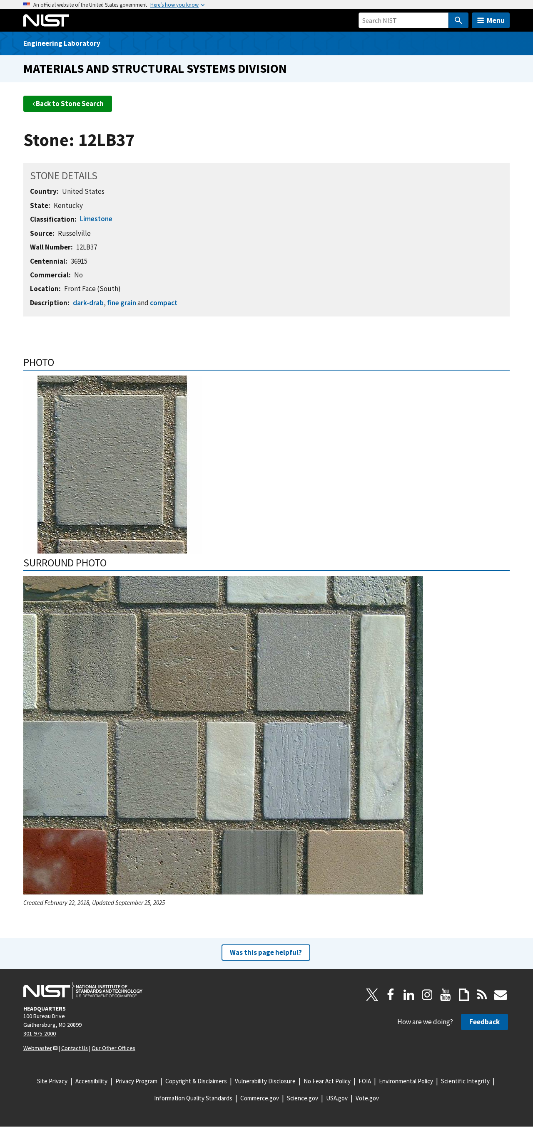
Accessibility (91, 1081)
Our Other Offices (113, 1048)
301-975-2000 (39, 1033)
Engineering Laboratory (61, 43)
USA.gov (337, 1098)
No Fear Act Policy (327, 1081)
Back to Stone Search (70, 103)
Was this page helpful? (266, 952)
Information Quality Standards (193, 1098)
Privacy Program (136, 1081)
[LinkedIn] (409, 995)
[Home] (46, 20)
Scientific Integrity (465, 1081)
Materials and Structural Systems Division (155, 68)
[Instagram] (427, 995)
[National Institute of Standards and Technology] (82, 990)
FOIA (365, 1081)
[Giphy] (464, 995)
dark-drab (88, 302)
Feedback (484, 1021)
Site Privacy (52, 1081)
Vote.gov (367, 1098)
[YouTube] (445, 995)
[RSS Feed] (482, 995)
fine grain (121, 302)
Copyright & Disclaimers (196, 1081)
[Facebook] (390, 995)
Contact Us (74, 1048)
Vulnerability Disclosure (265, 1081)
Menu (496, 20)
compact (163, 302)
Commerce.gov (259, 1098)
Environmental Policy (406, 1081)
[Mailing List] (500, 995)
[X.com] (372, 995)
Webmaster (37, 1048)
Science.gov (302, 1098)
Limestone (96, 218)
